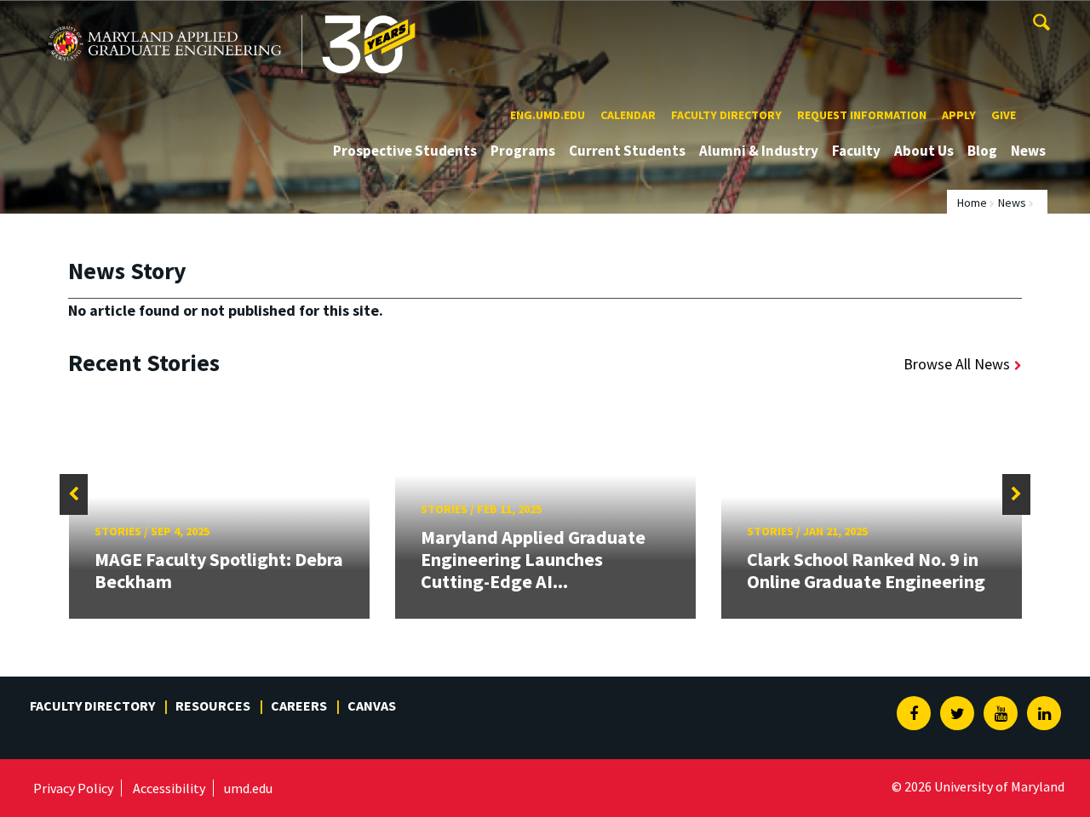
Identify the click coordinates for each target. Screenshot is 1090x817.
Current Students (627, 150)
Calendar (628, 115)
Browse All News (957, 364)
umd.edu (248, 788)
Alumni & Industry (758, 150)
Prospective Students (405, 150)
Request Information (861, 115)
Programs (522, 150)
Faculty (856, 150)
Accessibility (169, 788)
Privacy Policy (73, 788)
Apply (959, 115)
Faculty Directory (726, 115)
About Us (924, 150)
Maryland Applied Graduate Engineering (168, 16)
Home (972, 202)
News (1028, 150)
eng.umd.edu (547, 115)
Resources (212, 705)
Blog (982, 150)
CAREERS (299, 705)
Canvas (371, 705)
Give (1003, 115)
